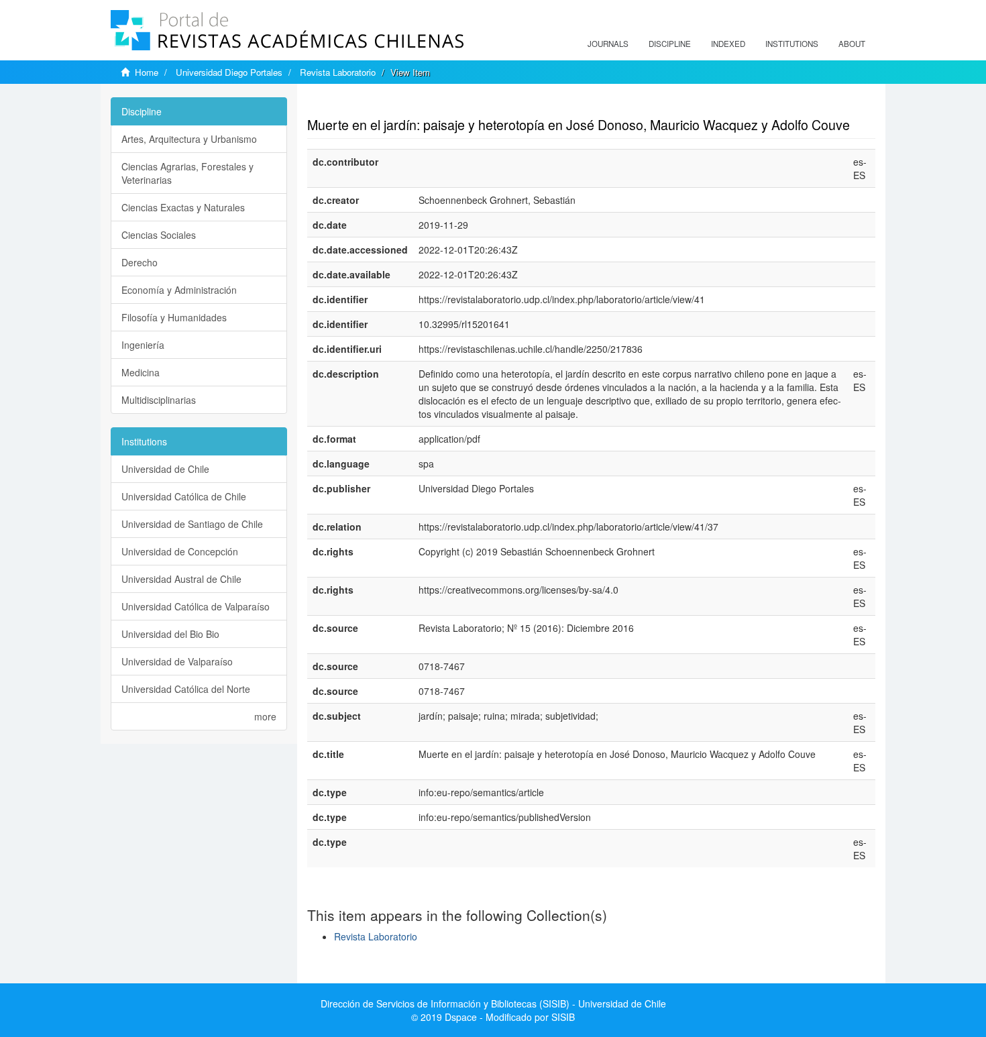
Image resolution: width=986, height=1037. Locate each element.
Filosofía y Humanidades (174, 317)
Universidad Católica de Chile (183, 496)
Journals (608, 43)
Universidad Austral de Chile (181, 579)
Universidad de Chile (165, 469)
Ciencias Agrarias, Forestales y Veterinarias (187, 173)
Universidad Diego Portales (229, 72)
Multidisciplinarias (158, 399)
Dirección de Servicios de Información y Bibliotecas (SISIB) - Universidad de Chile (493, 1003)
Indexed (728, 43)
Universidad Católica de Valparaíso (195, 606)
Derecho (139, 262)
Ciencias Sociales (158, 234)
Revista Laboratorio (338, 72)
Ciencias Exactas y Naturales (183, 207)
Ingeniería (142, 344)
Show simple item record (359, 104)
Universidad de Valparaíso (177, 661)
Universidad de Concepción (179, 551)
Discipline (670, 43)
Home (146, 72)
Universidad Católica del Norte (185, 689)
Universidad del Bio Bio (170, 634)
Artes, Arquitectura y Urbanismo (189, 139)
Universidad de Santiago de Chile (192, 524)
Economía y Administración (179, 289)
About (851, 43)
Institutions (791, 43)
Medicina (140, 372)
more (265, 716)
